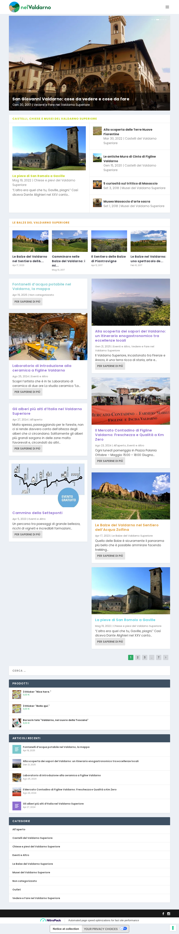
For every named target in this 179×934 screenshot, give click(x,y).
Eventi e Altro (39, 376)
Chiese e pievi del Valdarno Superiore (137, 626)
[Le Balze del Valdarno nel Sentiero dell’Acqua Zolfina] (30, 241)
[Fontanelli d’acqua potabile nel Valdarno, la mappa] (16, 749)
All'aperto (36, 419)
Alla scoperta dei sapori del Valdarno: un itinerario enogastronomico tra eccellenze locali (130, 336)
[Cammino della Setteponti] (48, 483)
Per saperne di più (27, 301)
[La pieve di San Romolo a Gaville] (49, 148)
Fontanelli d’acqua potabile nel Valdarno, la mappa (41, 286)
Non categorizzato (42, 295)
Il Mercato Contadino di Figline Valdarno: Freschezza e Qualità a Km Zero (129, 435)
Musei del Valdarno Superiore (144, 188)
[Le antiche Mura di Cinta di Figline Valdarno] (97, 157)
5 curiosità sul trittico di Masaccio (130, 183)
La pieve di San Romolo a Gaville (38, 176)
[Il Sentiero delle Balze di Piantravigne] (109, 241)
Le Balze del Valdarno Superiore (132, 535)
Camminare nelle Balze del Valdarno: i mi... (68, 261)
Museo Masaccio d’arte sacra (126, 201)
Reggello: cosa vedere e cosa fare (49, 99)
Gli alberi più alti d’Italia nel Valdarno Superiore (47, 411)
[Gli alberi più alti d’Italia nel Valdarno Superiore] (16, 806)
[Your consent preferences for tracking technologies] (173, 928)
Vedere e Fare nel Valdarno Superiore (61, 105)
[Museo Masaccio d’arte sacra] (97, 202)
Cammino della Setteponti (37, 512)
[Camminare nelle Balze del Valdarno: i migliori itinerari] (70, 241)
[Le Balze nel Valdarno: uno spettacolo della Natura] (148, 241)
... (151, 657)
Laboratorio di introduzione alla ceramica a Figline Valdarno (41, 368)
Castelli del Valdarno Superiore (32, 838)
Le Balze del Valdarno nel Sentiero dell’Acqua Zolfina (127, 527)
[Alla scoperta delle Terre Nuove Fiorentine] (97, 130)
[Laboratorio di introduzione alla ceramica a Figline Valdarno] (48, 336)
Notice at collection (66, 929)
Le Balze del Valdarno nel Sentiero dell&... (29, 258)
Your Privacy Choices (101, 929)
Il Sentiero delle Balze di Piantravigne (108, 258)
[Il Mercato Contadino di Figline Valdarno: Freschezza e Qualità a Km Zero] (131, 400)
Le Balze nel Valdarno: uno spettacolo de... (148, 258)
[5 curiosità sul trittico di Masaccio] (97, 184)
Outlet (16, 889)
